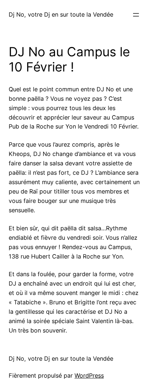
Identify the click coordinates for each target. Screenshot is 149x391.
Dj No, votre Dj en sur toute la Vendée (61, 14)
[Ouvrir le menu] (136, 14)
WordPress (89, 375)
